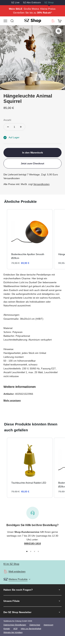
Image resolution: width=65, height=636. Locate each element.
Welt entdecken (16, 571)
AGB (15, 629)
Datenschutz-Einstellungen (14, 625)
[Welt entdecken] (5, 571)
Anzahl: (7, 120)
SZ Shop (49, 2)
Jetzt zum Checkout (32, 163)
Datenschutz (34, 625)
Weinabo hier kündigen (13, 632)
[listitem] (30, 239)
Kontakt (6, 629)
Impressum (48, 625)
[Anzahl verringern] (8, 126)
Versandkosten (41, 184)
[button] (3, 239)
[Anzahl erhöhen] (20, 126)
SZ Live (15, 2)
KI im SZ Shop (11, 563)
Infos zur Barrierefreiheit (31, 629)
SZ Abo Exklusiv (32, 2)
